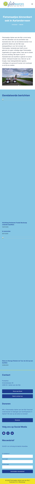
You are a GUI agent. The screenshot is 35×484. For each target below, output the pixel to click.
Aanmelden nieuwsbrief (17, 471)
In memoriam (6, 231)
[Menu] (32, 4)
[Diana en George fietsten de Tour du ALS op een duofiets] (17, 297)
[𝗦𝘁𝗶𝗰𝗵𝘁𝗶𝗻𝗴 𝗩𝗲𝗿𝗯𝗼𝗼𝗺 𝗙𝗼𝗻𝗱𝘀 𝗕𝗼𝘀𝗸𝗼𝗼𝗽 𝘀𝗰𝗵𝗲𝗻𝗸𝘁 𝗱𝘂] (17, 159)
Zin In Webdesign (20, 482)
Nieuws (21, 24)
